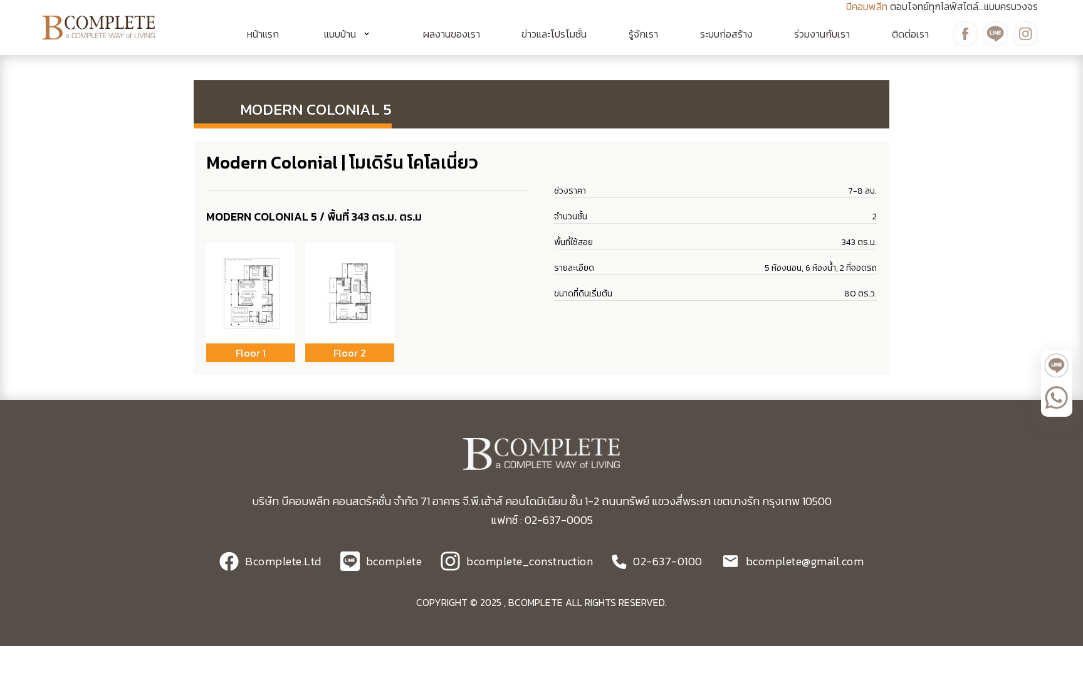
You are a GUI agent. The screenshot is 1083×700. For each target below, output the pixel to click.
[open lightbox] (250, 293)
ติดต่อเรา (910, 33)
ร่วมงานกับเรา (822, 33)
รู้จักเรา (643, 33)
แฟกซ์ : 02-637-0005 (542, 519)
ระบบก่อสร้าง (726, 33)
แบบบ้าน (340, 33)
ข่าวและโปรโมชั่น (554, 33)
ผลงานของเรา (451, 33)
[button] (351, 33)
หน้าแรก (263, 33)
